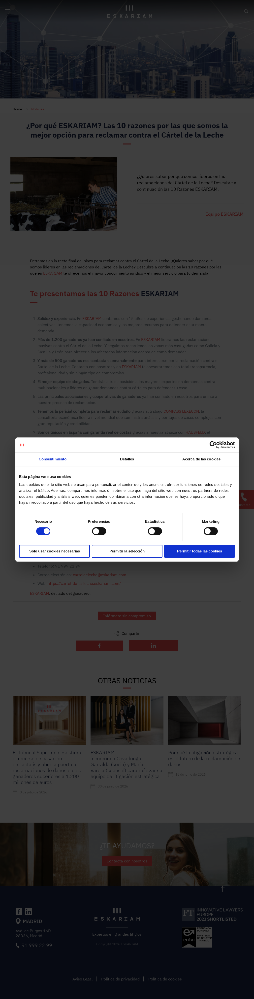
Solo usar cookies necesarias (54, 551)
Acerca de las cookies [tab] (201, 459)
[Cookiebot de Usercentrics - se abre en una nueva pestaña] (213, 445)
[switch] (99, 531)
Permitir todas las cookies (199, 551)
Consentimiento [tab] (52, 459)
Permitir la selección (127, 551)
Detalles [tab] (127, 459)
